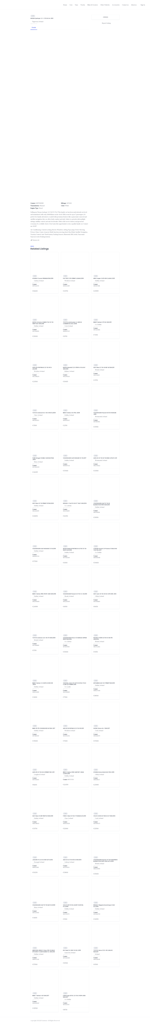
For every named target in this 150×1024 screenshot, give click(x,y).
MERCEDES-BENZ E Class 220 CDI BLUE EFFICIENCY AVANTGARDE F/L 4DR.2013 (43, 951)
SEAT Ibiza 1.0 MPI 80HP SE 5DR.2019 (42, 816)
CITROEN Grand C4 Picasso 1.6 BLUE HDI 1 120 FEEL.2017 (105, 549)
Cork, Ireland (69, 326)
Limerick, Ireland (70, 953)
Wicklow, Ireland (70, 281)
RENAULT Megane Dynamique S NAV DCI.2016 (104, 905)
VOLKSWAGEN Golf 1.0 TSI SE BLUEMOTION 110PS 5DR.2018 (101, 504)
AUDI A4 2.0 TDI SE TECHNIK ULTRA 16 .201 (105, 458)
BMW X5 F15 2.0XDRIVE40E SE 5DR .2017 (43, 728)
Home (65, 5)
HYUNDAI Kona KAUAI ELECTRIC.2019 (103, 772)
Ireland (97, 954)
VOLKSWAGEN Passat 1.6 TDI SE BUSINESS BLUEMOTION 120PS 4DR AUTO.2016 (105, 860)
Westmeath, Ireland (101, 416)
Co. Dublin (98, 324)
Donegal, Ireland (39, 862)
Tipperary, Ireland (37, 21)
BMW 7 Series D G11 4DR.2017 (40, 995)
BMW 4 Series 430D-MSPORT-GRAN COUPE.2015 (73, 772)
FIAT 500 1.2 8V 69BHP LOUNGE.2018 (73, 278)
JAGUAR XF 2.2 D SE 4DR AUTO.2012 (42, 860)
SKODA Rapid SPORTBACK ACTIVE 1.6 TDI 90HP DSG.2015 (74, 549)
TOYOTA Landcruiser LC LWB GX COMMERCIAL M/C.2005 (72, 322)
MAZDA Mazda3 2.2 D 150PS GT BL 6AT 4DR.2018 (74, 368)
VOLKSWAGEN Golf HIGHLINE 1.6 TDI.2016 (44, 548)
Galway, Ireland (39, 281)
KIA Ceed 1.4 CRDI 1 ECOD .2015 (72, 950)
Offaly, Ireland (99, 596)
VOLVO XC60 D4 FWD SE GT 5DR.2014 (104, 816)
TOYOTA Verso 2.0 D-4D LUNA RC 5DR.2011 (103, 951)
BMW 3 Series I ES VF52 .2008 (71, 413)
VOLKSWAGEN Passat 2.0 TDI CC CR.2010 (75, 594)
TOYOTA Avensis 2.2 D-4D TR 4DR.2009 (43, 638)
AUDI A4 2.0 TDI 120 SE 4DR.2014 (72, 860)
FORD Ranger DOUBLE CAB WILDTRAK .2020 (43, 458)
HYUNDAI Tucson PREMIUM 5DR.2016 (42, 278)
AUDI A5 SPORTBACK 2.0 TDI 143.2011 (73, 728)
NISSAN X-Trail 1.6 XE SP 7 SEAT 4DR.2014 (75, 503)
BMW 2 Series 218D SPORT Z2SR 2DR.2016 (44, 594)
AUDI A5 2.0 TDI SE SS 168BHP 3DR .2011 (43, 772)
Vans (76, 5)
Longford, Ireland (39, 774)
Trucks (82, 5)
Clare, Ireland (38, 415)
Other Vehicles (105, 5)
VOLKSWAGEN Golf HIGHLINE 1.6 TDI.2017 (74, 458)
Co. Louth (68, 687)
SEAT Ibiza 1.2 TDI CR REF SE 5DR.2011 (103, 367)
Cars (71, 5)
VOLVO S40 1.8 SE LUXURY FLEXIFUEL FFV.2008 (73, 905)
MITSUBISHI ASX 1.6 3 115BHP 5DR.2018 (104, 683)
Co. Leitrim (68, 506)
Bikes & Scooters (92, 5)
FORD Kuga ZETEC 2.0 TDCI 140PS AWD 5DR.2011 (74, 996)
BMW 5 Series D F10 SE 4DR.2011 (102, 322)
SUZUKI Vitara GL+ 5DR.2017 (101, 728)
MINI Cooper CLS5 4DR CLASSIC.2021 (104, 278)
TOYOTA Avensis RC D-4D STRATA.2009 (44, 413)
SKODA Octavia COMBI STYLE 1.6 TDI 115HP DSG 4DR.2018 (42, 322)
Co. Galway (68, 641)
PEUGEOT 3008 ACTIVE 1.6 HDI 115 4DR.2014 (102, 638)
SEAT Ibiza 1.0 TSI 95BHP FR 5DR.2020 (43, 503)
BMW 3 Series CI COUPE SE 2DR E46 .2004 (42, 683)
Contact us (125, 5)
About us (134, 5)
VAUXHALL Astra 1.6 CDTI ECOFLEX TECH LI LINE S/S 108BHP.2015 (74, 683)
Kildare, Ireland (69, 371)
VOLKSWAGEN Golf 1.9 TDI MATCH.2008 (43, 905)
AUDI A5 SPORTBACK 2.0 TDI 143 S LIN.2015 (42, 368)
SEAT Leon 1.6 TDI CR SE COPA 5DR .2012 (104, 594)
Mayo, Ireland (38, 462)
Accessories (116, 5)
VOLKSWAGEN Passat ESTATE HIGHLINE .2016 (104, 413)
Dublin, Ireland (99, 281)
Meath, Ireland (99, 370)
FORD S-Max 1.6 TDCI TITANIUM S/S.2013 (74, 816)
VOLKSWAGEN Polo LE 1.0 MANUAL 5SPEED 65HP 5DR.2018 (75, 638)
